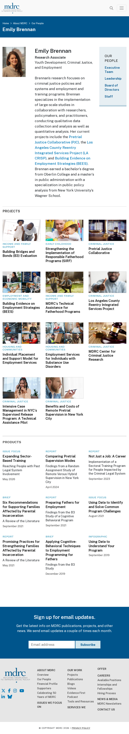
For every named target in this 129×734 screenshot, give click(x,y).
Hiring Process (106, 693)
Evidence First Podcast (76, 695)
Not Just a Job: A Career (107, 456)
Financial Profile (47, 683)
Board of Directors (112, 87)
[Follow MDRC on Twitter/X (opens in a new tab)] (3, 690)
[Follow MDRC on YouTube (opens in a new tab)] (21, 690)
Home (6, 23)
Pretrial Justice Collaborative (100, 251)
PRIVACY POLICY (81, 728)
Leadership (113, 78)
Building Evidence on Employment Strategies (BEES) (21, 308)
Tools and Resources (80, 701)
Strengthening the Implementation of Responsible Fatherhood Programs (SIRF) (64, 255)
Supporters (44, 688)
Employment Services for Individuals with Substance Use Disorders (63, 360)
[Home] (14, 8)
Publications (75, 679)
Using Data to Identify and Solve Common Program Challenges (106, 506)
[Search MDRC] (111, 8)
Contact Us (106, 709)
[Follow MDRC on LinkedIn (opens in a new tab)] (3, 696)
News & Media (107, 699)
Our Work (74, 670)
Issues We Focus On (49, 704)
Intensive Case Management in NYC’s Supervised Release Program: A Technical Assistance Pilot (20, 414)
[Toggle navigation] (121, 8)
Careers (103, 675)
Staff (109, 96)
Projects (72, 674)
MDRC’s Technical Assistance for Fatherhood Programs (63, 308)
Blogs (71, 683)
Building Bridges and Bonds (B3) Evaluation (20, 254)
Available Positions (109, 680)
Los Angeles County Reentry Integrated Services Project (104, 305)
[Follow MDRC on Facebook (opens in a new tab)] (9, 690)
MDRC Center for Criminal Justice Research (102, 355)
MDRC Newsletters (109, 703)
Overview (43, 674)
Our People (38, 23)
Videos (71, 688)
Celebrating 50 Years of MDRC (46, 695)
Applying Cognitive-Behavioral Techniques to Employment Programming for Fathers (63, 550)
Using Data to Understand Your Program (102, 546)
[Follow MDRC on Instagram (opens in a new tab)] (15, 690)
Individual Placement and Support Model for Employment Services (20, 358)
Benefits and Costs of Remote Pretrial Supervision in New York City (64, 412)
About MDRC (20, 23)
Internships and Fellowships (107, 686)
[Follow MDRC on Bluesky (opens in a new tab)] (10, 696)
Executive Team (112, 70)
